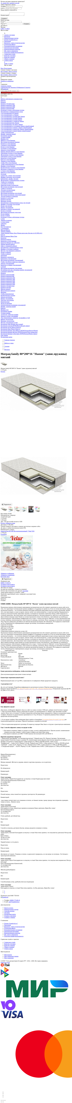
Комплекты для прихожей (8, 258)
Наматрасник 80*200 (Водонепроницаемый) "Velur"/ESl (17, 531)
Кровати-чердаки (6, 199)
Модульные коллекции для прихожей (12, 260)
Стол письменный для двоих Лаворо (12, 124)
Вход (2, 68)
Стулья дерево (5, 222)
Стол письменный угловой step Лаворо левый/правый (17, 129)
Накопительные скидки (11, 38)
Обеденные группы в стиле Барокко (11, 153)
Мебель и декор (9, 343)
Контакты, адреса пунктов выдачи (14, 43)
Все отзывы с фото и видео (9, 71)
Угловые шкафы (5, 137)
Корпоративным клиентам (12, 49)
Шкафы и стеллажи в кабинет (10, 249)
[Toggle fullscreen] (3, 1100)
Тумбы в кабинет (6, 254)
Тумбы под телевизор (7, 182)
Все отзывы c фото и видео (9, 74)
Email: (3, 22)
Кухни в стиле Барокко (7, 147)
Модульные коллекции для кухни (11, 212)
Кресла (3, 234)
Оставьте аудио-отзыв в (8, 584)
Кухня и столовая (6, 211)
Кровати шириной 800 (7, 108)
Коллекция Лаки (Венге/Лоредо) (10, 329)
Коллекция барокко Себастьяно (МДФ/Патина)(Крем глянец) (19, 334)
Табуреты (3, 223)
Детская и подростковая (8, 190)
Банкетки (3, 238)
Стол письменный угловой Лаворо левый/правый (16, 131)
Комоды (3, 100)
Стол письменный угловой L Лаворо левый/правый (16, 127)
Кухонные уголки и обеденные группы (12, 110)
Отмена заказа (8, 60)
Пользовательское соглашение (13, 46)
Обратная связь (5, 962)
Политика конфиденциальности (13, 52)
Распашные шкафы (6, 135)
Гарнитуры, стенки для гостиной (11, 175)
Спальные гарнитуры (7, 271)
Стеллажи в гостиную (7, 183)
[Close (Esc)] (1, 1100)
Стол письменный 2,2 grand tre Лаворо (12, 121)
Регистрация (8, 68)
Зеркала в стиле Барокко (8, 150)
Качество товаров (9, 57)
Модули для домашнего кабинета (11, 250)
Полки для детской (6, 206)
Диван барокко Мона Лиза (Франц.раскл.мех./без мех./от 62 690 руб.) (21, 233)
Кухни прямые (5, 214)
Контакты (7, 36)
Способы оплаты (9, 911)
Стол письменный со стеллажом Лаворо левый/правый (17, 126)
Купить (3, 371)
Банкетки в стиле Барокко (8, 158)
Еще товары (4, 335)
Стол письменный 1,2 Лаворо (10, 115)
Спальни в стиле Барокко (8, 145)
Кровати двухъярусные (7, 103)
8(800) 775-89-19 (6, 583)
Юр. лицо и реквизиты (11, 51)
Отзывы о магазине (10, 916)
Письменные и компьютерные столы (12, 111)
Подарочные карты (6, 337)
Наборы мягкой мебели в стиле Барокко (13, 151)
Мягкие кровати (5, 289)
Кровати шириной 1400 (8, 279)
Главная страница (9, 340)
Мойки (3, 225)
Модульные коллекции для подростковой (13, 195)
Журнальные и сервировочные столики (12, 180)
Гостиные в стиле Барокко (8, 148)
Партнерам (7, 41)
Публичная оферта (9, 44)
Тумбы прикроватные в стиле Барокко (12, 164)
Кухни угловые (5, 215)
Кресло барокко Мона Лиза (9, 236)
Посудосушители (6, 226)
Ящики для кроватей (7, 207)
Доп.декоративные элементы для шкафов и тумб (15, 318)
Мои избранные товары (11, 956)
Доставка (7, 912)
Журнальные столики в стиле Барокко (12, 155)
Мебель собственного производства (11, 99)
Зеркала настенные (6, 297)
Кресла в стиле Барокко (8, 159)
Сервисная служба (9, 54)
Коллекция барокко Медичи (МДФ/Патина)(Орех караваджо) (19, 332)
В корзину (4, 534)
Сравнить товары (6, 86)
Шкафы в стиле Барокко (8, 166)
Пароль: (3, 23)
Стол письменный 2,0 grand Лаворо (11, 119)
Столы (3, 218)
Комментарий (5, 15)
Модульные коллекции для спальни (11, 268)
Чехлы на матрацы (6, 303)
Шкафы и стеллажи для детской (10, 204)
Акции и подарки (9, 35)
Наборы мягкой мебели (8, 244)
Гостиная (3, 174)
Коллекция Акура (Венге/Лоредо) (11, 327)
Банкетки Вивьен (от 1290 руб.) (10, 242)
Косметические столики (8, 295)
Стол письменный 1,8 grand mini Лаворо (13, 116)
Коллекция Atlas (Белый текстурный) (12, 324)
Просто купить (8, 908)
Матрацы (3, 292)
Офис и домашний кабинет (9, 246)
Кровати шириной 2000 (8, 284)
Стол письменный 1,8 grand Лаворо (11, 118)
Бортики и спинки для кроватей (10, 209)
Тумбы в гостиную (6, 188)
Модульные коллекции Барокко (10, 142)
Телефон (3, 6)
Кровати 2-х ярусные (7, 198)
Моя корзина (8, 954)
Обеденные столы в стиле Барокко (11, 156)
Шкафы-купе (5, 139)
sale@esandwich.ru (14, 902)
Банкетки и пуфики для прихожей (11, 265)
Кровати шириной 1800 (8, 282)
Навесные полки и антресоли (9, 185)
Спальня (3, 266)
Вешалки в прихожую (7, 257)
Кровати (3, 102)
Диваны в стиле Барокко (8, 161)
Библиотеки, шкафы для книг (9, 179)
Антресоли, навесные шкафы (9, 314)
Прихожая (4, 255)
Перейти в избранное (7, 81)
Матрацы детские (6, 201)
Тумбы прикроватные (7, 132)
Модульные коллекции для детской (11, 193)
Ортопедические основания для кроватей (13, 305)
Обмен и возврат (9, 59)
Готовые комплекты (7, 191)
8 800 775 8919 (5, 28)
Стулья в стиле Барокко (8, 171)
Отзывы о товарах (9, 917)
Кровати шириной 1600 (8, 107)
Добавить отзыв (10, 523)
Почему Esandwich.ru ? (11, 39)
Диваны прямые (5, 231)
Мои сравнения (9, 958)
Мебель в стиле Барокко (8, 140)
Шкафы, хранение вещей (8, 134)
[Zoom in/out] (5, 1100)
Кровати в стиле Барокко (8, 143)
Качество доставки (9, 55)
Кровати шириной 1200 (8, 105)
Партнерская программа (11, 47)
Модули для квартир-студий (9, 322)
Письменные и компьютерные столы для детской (15, 203)
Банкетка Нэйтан (6, 239)
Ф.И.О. (3, 8)
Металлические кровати (8, 290)
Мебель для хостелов (7, 319)
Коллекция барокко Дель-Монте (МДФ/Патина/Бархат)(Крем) (19, 330)
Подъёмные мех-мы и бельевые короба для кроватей (16, 270)
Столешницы (5, 228)
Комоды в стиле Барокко (8, 172)
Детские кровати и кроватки (9, 196)
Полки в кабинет (6, 252)
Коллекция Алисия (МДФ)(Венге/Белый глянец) (15, 326)
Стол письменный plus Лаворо (10, 123)
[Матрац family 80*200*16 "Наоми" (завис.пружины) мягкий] (34, 494)
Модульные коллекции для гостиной (12, 187)
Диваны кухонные (6, 220)
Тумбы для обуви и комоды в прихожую (13, 262)
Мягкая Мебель (5, 230)
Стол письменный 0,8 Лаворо (10, 113)
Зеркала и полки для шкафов (9, 316)
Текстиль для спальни (7, 300)
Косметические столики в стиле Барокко (13, 167)
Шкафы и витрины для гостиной (10, 177)
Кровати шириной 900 (7, 276)
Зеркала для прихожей (7, 263)
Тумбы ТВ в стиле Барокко (9, 163)
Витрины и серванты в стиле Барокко (12, 169)
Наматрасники (5, 302)
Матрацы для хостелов (7, 321)
